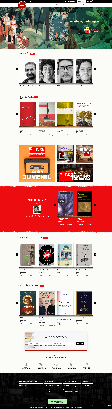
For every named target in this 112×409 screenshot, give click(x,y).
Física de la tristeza (81, 129)
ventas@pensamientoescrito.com (71, 391)
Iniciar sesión (82, 1)
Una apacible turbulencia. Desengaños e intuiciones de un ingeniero (28, 129)
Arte (67, 4)
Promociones (78, 4)
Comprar (33, 135)
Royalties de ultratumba (45, 269)
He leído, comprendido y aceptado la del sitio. (47, 345)
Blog (45, 396)
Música (62, 4)
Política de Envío (48, 391)
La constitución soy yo (45, 318)
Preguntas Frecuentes (49, 394)
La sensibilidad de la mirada (64, 85)
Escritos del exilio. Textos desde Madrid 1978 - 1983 (84, 218)
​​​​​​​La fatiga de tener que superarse (47, 85)
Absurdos (60, 218)
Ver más (32, 53)
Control (22, 318)
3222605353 (73, 1)
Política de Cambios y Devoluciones (52, 389)
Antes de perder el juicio (63, 318)
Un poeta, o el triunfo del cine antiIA (84, 85)
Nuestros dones (80, 318)
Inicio (57, 4)
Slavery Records (24, 269)
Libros (71, 4)
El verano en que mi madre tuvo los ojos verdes (47, 129)
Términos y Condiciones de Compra (52, 385)
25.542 (22, 85)
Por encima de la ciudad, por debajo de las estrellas (65, 269)
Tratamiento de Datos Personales (51, 387)
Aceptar (80, 407)
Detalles (23, 135)
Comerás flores (61, 129)
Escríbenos (86, 4)
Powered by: (89, 406)
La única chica (80, 269)
